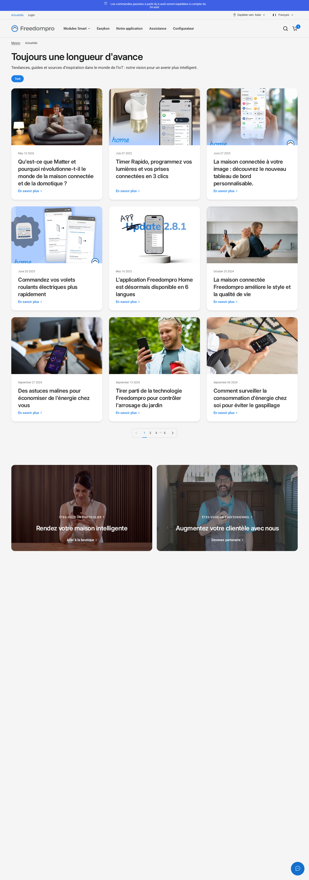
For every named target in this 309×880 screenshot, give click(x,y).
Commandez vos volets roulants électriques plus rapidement (48, 286)
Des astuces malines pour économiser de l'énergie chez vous (54, 398)
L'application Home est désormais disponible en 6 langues (154, 286)
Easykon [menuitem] (103, 29)
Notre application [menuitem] (129, 29)
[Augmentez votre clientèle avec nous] (227, 508)
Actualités (17, 15)
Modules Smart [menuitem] (75, 29)
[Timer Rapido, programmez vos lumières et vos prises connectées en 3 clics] (154, 116)
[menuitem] (18, 15)
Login (31, 15)
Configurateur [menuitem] (183, 29)
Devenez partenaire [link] (226, 540)
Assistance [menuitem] (157, 29)
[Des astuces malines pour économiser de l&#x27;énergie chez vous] (56, 345)
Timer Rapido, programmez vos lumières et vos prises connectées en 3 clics (154, 168)
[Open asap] (297, 868)
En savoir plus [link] (28, 191)
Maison (15, 43)
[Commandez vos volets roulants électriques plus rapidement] (56, 234)
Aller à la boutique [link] (80, 540)
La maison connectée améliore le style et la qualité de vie (252, 286)
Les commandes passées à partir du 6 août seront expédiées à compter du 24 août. (158, 5)
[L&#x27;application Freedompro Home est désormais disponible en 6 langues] (154, 234)
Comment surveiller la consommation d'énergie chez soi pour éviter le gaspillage (250, 398)
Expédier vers (246, 15)
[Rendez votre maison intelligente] (81, 508)
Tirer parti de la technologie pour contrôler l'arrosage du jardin (149, 398)
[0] (294, 28)
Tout (17, 78)
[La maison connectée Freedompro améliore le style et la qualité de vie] (252, 234)
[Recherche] (285, 28)
